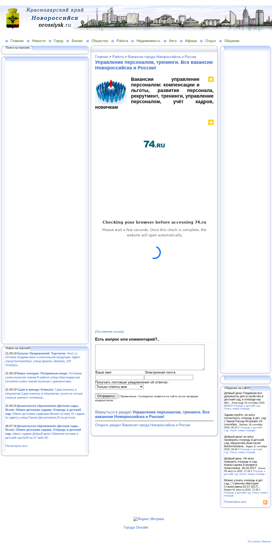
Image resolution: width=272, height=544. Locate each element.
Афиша (191, 41)
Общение (231, 41)
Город (58, 41)
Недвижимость (148, 41)
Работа (122, 41)
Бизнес (77, 41)
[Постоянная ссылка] (109, 331)
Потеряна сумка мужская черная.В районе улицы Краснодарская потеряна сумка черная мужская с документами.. (43, 377)
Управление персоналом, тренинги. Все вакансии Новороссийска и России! (154, 65)
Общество (100, 41)
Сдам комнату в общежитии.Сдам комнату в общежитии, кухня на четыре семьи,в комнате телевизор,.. (44, 393)
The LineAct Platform (259, 541)
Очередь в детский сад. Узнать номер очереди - (242, 407)
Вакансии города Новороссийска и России (162, 57)
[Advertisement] (45, 201)
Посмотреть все (16, 445)
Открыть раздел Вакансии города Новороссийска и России (142, 425)
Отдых (210, 41)
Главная (17, 41)
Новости (38, 41)
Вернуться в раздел (152, 414)
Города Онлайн (136, 527)
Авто (173, 41)
